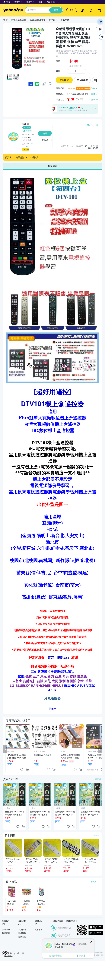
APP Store (95, 927)
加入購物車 (82, 80)
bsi (8, 953)
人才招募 (38, 929)
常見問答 (22, 929)
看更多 (98, 779)
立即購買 (64, 80)
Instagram (23, 953)
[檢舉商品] (50, 84)
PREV (5, 749)
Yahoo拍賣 (13, 10)
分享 (96, 125)
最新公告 (22, 936)
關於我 (90, 125)
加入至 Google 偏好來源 (100, 29)
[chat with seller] (95, 80)
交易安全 (99, 955)
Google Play (95, 933)
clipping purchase (27, 770)
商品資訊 (52, 166)
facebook (18, 953)
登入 (72, 10)
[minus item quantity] (69, 71)
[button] (9, 157)
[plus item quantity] (84, 71)
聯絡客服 (22, 933)
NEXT (100, 749)
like (21, 770)
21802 (25, 146)
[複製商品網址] (44, 84)
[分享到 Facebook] (30, 84)
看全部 (96, 835)
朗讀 (100, 21)
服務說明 (6, 933)
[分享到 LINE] (37, 84)
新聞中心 (6, 929)
